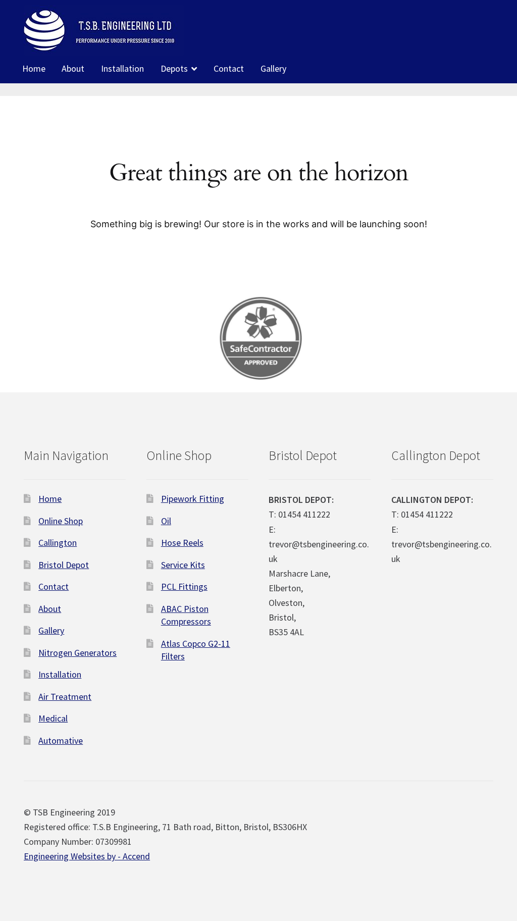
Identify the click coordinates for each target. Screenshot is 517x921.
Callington (57, 542)
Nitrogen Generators (77, 652)
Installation (122, 68)
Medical (53, 718)
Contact (229, 68)
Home (33, 68)
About (73, 68)
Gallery (273, 68)
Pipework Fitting (192, 498)
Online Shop (60, 521)
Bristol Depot (63, 565)
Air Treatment (64, 696)
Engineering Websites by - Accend (87, 856)
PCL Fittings (184, 586)
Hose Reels (182, 542)
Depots (174, 68)
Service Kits (183, 565)
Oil (166, 521)
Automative (60, 740)
